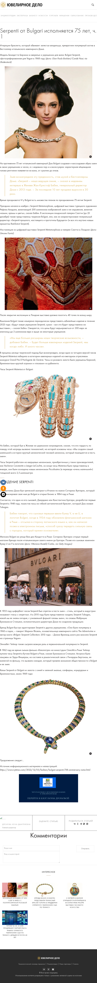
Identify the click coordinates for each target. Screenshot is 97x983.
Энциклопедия (8, 16)
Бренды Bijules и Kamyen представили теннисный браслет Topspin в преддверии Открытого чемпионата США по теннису (44, 902)
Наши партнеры (65, 964)
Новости (43, 16)
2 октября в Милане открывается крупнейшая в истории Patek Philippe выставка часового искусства (74, 902)
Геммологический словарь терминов (32, 964)
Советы (75, 964)
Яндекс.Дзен (53, 969)
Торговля (53, 16)
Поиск (93, 5)
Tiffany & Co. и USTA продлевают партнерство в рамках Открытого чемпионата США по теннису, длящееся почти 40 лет (15, 931)
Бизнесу (33, 16)
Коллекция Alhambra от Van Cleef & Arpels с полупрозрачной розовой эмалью (15, 901)
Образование (77, 16)
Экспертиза (22, 16)
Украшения (64, 16)
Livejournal (44, 969)
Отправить (85, 849)
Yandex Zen (48, 969)
